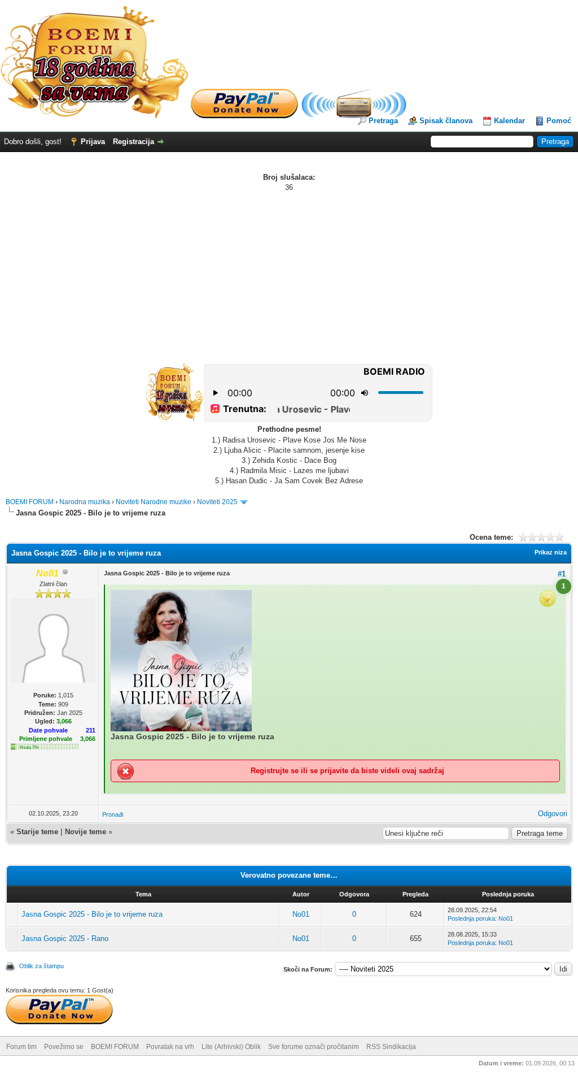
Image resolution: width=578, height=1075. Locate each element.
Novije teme (85, 831)
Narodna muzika (84, 502)
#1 (562, 574)
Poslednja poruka (471, 918)
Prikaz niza (551, 552)
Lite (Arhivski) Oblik (231, 1047)
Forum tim (21, 1047)
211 (90, 730)
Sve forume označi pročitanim (313, 1047)
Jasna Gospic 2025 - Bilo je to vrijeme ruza (92, 914)
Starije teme (37, 831)
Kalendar (509, 120)
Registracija (133, 141)
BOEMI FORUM (30, 502)
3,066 (87, 738)
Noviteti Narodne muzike (153, 502)
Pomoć (558, 120)
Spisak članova (445, 120)
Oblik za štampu (41, 966)
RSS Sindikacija (391, 1047)
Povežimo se (64, 1047)
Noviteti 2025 (217, 502)
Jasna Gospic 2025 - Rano (64, 938)
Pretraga (383, 120)
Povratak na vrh (170, 1047)
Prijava (93, 141)
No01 (300, 914)
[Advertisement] (289, 277)
